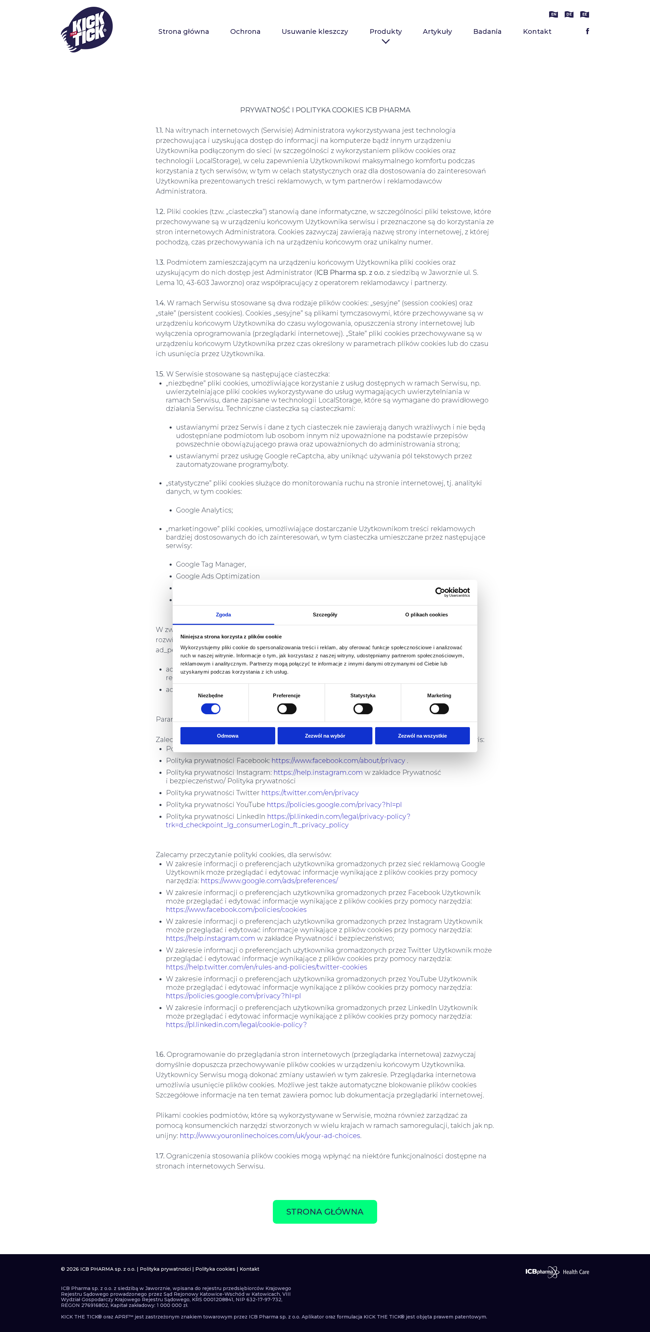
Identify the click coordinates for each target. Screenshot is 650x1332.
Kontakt (537, 31)
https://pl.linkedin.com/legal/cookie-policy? (236, 1025)
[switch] (287, 708)
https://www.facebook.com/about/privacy (338, 761)
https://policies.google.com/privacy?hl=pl (334, 805)
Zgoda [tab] (223, 614)
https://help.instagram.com (318, 772)
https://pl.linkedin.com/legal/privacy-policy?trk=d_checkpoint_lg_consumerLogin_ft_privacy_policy (288, 820)
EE (584, 14)
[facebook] (587, 31)
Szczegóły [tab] (325, 614)
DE (569, 14)
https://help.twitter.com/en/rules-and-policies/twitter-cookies (266, 967)
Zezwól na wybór (325, 736)
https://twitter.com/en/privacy (310, 793)
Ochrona (245, 31)
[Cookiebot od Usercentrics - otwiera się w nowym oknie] (440, 592)
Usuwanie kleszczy (315, 31)
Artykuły (437, 31)
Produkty (386, 31)
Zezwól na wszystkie (422, 736)
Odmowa (227, 736)
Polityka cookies (215, 1269)
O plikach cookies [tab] (426, 614)
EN (553, 14)
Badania (487, 31)
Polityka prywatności (165, 1269)
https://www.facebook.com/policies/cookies (236, 909)
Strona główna (183, 31)
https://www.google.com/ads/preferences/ (269, 881)
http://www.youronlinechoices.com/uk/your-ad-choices (270, 1136)
